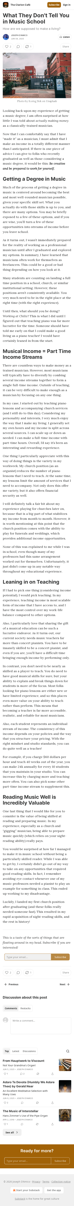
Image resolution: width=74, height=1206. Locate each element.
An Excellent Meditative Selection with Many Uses (25, 1092)
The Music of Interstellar (20, 1111)
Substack (20, 1198)
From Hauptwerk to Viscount (23, 1060)
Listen (66, 37)
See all (10, 1132)
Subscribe (54, 4)
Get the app (54, 1190)
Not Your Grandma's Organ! (19, 1065)
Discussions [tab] (29, 1051)
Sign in (67, 4)
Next (62, 984)
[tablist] (18, 1008)
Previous (13, 984)
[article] (37, 1067)
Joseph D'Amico (19, 35)
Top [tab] (7, 1051)
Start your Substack (28, 1190)
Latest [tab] (15, 1051)
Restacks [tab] (25, 1008)
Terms (45, 1181)
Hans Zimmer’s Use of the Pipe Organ (25, 1115)
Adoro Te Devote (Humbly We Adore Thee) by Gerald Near (29, 1084)
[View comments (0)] (18, 46)
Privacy (36, 1181)
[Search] (67, 1051)
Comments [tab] (11, 1008)
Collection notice (61, 1181)
